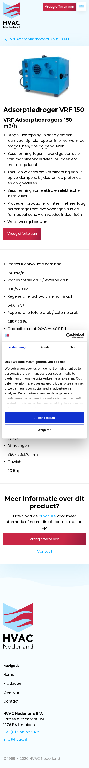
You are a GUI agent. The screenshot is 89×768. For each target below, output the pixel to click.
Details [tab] (45, 347)
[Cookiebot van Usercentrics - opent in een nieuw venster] (66, 335)
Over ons (11, 692)
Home (8, 674)
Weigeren (44, 429)
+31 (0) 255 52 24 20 (22, 732)
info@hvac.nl (15, 739)
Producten (12, 683)
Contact (44, 551)
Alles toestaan (44, 417)
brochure (47, 516)
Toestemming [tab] (16, 347)
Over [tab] (73, 347)
